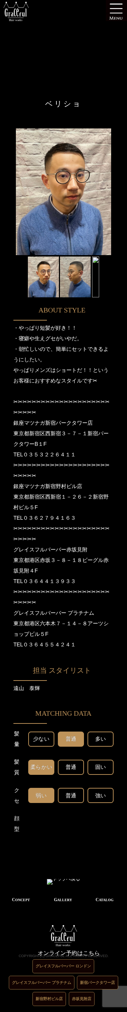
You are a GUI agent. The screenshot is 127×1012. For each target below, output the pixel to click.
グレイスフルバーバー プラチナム (41, 982)
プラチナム (81, 613)
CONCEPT (21, 899)
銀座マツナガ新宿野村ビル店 (47, 486)
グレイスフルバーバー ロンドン (63, 966)
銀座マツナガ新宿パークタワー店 (53, 423)
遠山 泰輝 (26, 688)
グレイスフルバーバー (39, 613)
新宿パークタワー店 (97, 982)
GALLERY (63, 899)
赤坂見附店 (81, 999)
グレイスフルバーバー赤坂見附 (50, 549)
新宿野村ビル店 (49, 999)
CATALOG (105, 899)
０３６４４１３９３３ (49, 581)
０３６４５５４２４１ (49, 644)
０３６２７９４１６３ (49, 518)
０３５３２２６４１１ (49, 454)
